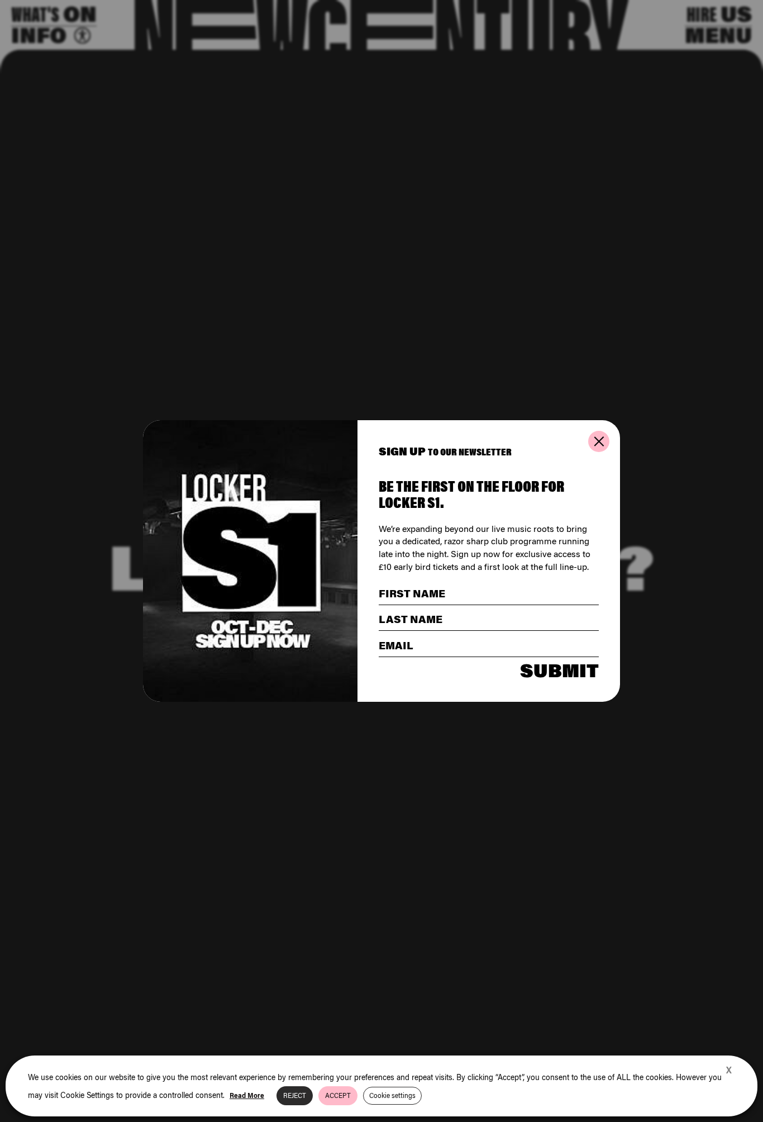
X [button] (729, 1070)
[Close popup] (598, 441)
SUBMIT (559, 671)
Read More (247, 1095)
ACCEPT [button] (338, 1095)
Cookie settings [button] (392, 1095)
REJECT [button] (294, 1095)
